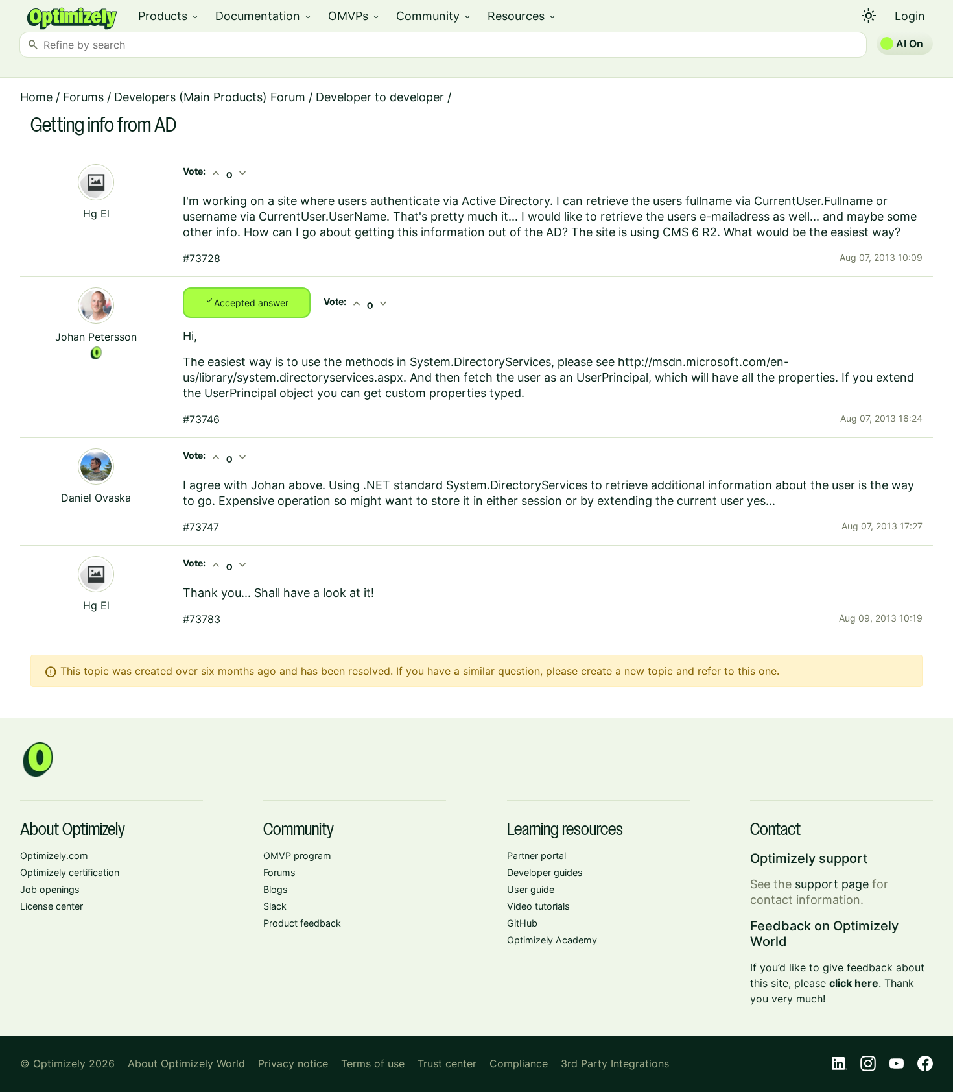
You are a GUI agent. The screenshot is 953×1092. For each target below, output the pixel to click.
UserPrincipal (612, 377)
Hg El (96, 213)
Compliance (518, 1063)
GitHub (522, 922)
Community (434, 16)
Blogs (275, 889)
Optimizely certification (69, 872)
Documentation (263, 16)
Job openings (50, 889)
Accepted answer (246, 301)
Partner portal (536, 855)
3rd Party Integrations (615, 1063)
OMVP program (297, 855)
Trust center (447, 1063)
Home (36, 97)
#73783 (201, 619)
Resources (522, 16)
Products (169, 16)
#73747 (201, 526)
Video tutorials (538, 906)
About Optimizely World (186, 1063)
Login (910, 16)
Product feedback (302, 922)
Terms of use (373, 1063)
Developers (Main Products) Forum (209, 97)
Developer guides (545, 872)
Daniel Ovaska (96, 497)
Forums (83, 97)
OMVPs (354, 16)
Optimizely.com (54, 855)
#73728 (201, 258)
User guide (530, 889)
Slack (275, 906)
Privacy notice (293, 1063)
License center (51, 906)
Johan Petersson (96, 336)
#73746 (201, 419)
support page (832, 884)
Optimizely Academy (552, 939)
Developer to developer (380, 97)
